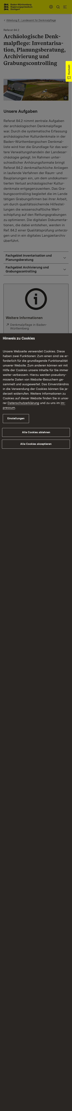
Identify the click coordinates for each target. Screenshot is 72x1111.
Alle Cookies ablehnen (36, 432)
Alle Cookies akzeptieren (36, 444)
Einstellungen (15, 418)
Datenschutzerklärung (23, 403)
